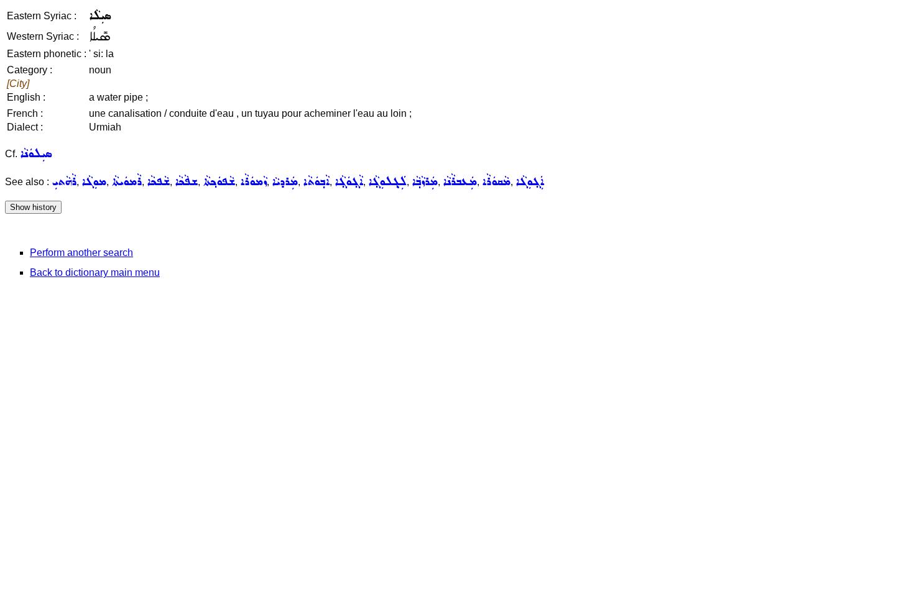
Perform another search (81, 252)
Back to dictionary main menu (95, 272)
